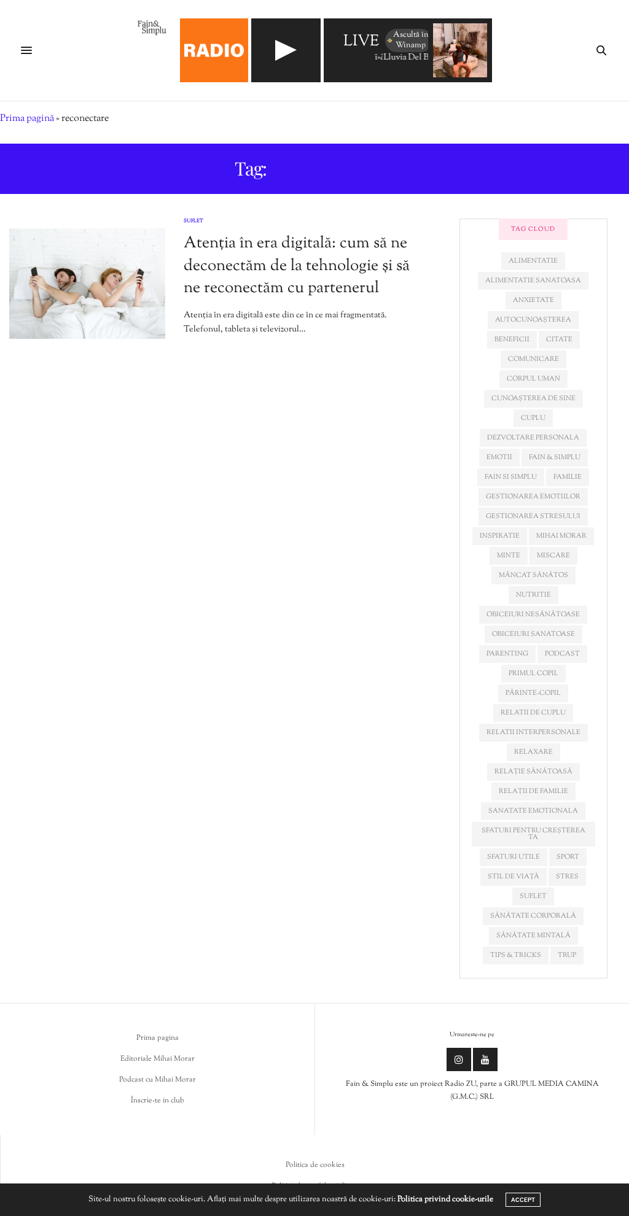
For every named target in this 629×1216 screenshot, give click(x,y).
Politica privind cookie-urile (445, 1199)
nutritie (533, 595)
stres (567, 876)
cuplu (533, 418)
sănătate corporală (533, 916)
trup (567, 955)
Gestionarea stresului (533, 516)
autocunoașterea (533, 320)
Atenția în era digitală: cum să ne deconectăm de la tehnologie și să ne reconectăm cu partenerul (297, 266)
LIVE (361, 42)
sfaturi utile (513, 857)
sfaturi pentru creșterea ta (533, 834)
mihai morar (561, 536)
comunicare (533, 359)
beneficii (511, 339)
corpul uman (533, 379)
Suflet (193, 221)
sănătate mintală (533, 935)
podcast (562, 654)
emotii (499, 457)
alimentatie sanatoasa (533, 280)
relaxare (533, 752)
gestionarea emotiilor (533, 497)
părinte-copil (533, 693)
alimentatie (533, 261)
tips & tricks (515, 955)
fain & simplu (554, 457)
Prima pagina (157, 1038)
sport (568, 857)
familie (567, 477)
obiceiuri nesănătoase (533, 614)
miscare (553, 555)
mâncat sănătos (533, 575)
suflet (533, 896)
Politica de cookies (315, 1165)
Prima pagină (27, 119)
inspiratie (500, 536)
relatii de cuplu (533, 713)
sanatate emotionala (533, 811)
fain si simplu (511, 477)
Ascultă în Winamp (411, 40)
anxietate (533, 300)
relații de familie (533, 791)
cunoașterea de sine (533, 398)
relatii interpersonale (533, 732)
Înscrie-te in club (157, 1100)
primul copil (533, 673)
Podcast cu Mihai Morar (157, 1079)
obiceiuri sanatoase (533, 634)
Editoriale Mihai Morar (157, 1058)
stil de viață (513, 876)
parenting (507, 654)
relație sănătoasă (533, 771)
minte (508, 555)
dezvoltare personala (533, 438)
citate (559, 339)
